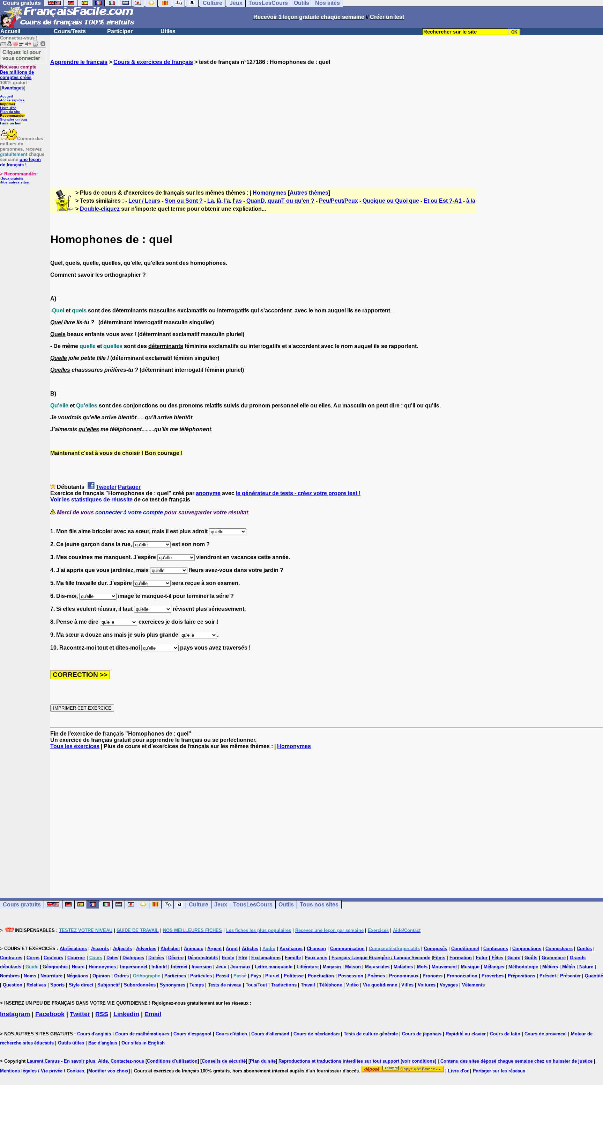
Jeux (220, 904)
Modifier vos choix (108, 1070)
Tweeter (106, 487)
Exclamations (266, 957)
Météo (568, 966)
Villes (407, 985)
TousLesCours (253, 904)
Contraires (11, 957)
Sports (57, 985)
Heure (78, 966)
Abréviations (73, 948)
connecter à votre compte (129, 512)
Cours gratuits (22, 904)
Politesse (294, 975)
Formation (460, 957)
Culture (198, 904)
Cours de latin (505, 1033)
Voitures (427, 985)
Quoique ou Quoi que (391, 201)
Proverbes (493, 975)
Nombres (10, 975)
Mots (422, 966)
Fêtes (497, 957)
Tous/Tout (256, 985)
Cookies (75, 1070)
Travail (308, 985)
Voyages (449, 985)
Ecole (228, 957)
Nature (586, 966)
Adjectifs (122, 948)
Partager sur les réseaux (499, 1070)
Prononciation (462, 975)
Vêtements (473, 985)
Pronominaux (403, 975)
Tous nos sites (319, 904)
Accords (100, 948)
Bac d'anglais (102, 1043)
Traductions (284, 985)
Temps (196, 985)
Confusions (495, 948)
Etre (242, 957)
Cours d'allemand (270, 1033)
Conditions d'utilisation (172, 1061)
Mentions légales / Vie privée (31, 1070)
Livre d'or (8, 108)
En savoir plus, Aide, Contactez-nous (104, 1061)
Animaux (193, 948)
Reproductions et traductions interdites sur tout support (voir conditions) (357, 1061)
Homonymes (269, 193)
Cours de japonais (421, 1033)
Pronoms (432, 975)
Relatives (36, 985)
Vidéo (352, 985)
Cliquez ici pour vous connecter (21, 55)
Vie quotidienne (380, 985)
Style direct (81, 985)
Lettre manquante (273, 966)
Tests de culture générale (371, 1033)
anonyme (208, 493)
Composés (435, 948)
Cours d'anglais (94, 1033)
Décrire (176, 957)
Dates (112, 957)
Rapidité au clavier (466, 1033)
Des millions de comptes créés (18, 72)
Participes (175, 975)
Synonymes (172, 985)
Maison (353, 966)
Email (152, 1014)
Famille (293, 957)
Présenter (570, 975)
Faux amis (316, 957)
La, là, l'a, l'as (224, 201)
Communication (347, 948)
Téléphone (330, 985)
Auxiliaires (291, 948)
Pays (256, 975)
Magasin (332, 966)
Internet (179, 966)
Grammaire (554, 957)
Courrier (76, 957)
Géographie (55, 966)
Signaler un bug (13, 119)
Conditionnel (465, 948)
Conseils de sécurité (224, 1061)
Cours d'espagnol (192, 1033)
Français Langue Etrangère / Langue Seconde (381, 957)
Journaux (240, 966)
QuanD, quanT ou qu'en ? (280, 201)
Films (439, 957)
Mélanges (494, 966)
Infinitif (159, 966)
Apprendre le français (78, 62)
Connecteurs (559, 948)
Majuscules (377, 966)
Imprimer (7, 104)
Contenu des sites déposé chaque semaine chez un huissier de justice (516, 1061)
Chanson (316, 948)
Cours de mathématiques (142, 1033)
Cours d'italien (231, 1033)
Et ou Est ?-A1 (443, 201)
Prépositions (521, 975)
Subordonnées (140, 985)
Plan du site (10, 112)
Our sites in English (143, 1043)
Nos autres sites (15, 182)
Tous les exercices (74, 746)
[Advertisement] (326, 120)
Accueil (10, 31)
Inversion (202, 966)
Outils (286, 904)
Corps (33, 957)
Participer (120, 31)
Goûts (530, 957)
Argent (214, 948)
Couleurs (53, 957)
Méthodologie (523, 966)
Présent (547, 975)
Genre (513, 957)
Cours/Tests (70, 31)
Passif (222, 975)
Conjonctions (526, 948)
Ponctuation (321, 975)
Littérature (308, 966)
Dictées (156, 957)
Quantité (594, 975)
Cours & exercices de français (153, 62)
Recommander (12, 115)
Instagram (15, 1014)
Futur (481, 957)
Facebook (50, 1014)
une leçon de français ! (20, 162)
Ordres (121, 975)
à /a (470, 201)
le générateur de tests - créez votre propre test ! (298, 493)
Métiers (550, 966)
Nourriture (51, 975)
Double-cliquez (100, 209)
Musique (470, 966)
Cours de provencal (545, 1033)
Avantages (12, 88)
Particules (201, 975)
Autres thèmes (309, 193)
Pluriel (272, 975)
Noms (30, 975)
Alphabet (170, 948)
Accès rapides (12, 100)
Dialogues (133, 957)
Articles (250, 948)
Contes (584, 948)
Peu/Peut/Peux (338, 201)
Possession (350, 975)
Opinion (101, 975)
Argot (232, 948)
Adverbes (146, 948)
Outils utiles (71, 1043)
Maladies (403, 966)
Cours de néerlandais (316, 1033)
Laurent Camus (43, 1061)
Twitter (80, 1014)
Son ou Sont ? (184, 201)
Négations (77, 975)
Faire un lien (10, 123)
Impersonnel (133, 966)
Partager (129, 487)
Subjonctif (108, 985)
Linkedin (126, 1014)
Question (12, 985)
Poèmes (376, 975)
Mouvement (444, 966)
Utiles (168, 31)
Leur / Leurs (144, 201)
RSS (101, 1014)
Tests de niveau (224, 985)
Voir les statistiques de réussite (91, 499)
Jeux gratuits (12, 178)
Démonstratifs (203, 957)
